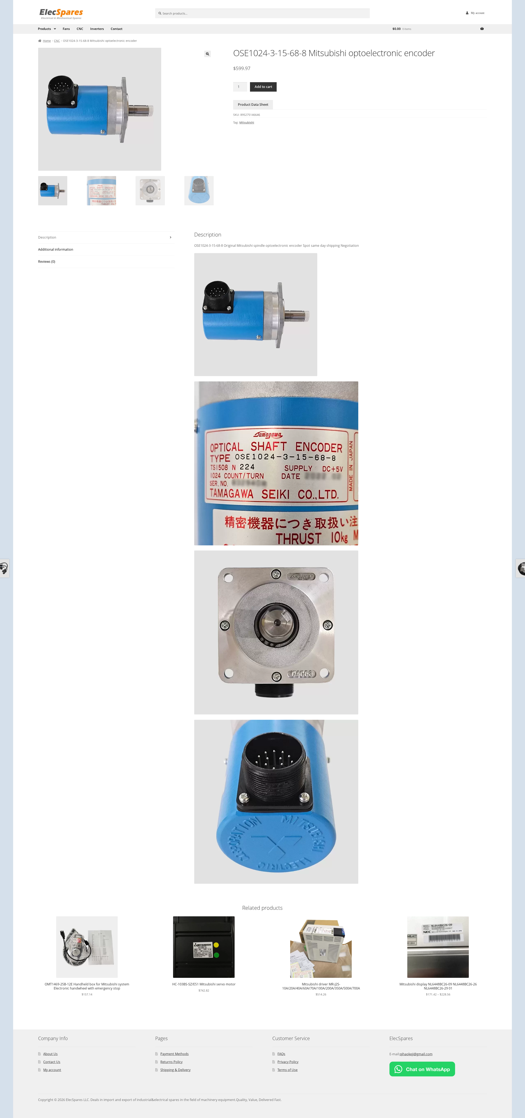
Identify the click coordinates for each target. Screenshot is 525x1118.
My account (477, 12)
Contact (116, 29)
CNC (80, 29)
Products (44, 29)
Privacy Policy (287, 1062)
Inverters (97, 29)
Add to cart (263, 86)
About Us (50, 1054)
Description (47, 237)
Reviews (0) (46, 261)
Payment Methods (174, 1054)
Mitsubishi (246, 122)
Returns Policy (171, 1062)
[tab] (106, 238)
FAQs (281, 1054)
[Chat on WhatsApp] (438, 1069)
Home (47, 41)
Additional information (55, 249)
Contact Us (51, 1062)
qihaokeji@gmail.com (416, 1054)
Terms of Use (287, 1070)
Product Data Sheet (253, 104)
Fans (66, 29)
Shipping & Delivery (175, 1070)
